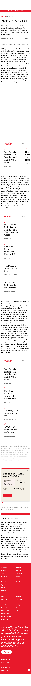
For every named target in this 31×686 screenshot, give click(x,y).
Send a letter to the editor (21, 507)
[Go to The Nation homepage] (29, 670)
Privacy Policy (5, 659)
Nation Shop (5, 610)
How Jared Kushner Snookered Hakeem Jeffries (11, 250)
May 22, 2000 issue (23, 44)
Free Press (15, 541)
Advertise (4, 605)
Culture (3, 579)
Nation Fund (4, 670)
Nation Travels (5, 613)
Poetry (3, 587)
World (3, 573)
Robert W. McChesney (7, 39)
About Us (4, 599)
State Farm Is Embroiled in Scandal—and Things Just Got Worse (11, 157)
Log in (22, 495)
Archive (18, 576)
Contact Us (4, 602)
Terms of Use (5, 662)
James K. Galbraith (9, 292)
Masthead (19, 573)
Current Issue (20, 570)
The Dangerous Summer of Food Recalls (11, 268)
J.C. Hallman (8, 166)
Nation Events (5, 608)
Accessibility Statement (8, 665)
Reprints (18, 582)
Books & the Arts (6, 582)
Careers (7, 668)
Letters (3, 590)
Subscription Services (22, 579)
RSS (17, 610)
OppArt (3, 585)
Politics (3, 570)
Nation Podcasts (6, 616)
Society (3, 17)
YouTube (18, 608)
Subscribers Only (8, 471)
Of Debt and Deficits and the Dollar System (11, 285)
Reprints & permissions (7, 509)
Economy (4, 576)
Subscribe (7, 495)
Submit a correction (7, 507)
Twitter (18, 602)
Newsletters (4, 619)
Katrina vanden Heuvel (10, 275)
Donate (6, 652)
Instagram (19, 605)
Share (26, 39)
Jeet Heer (28, 164)
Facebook (19, 599)
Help (2, 668)
